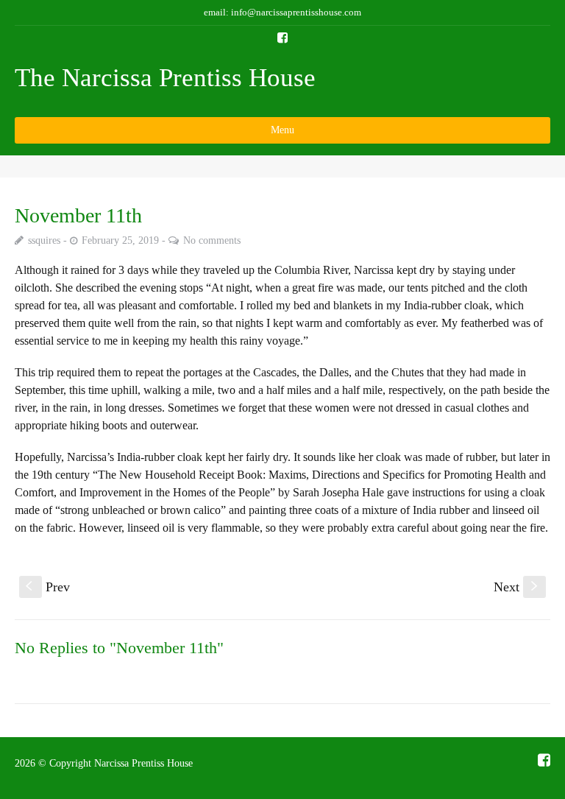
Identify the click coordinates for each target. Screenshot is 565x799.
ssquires (44, 240)
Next (517, 587)
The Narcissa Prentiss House (165, 78)
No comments (212, 240)
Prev (48, 587)
